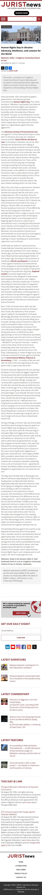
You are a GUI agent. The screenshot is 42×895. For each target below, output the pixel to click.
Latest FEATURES (12, 740)
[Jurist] (21, 5)
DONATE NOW (22, 13)
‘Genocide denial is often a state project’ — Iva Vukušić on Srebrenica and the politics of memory (24, 765)
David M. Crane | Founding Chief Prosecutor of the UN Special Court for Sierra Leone (24, 707)
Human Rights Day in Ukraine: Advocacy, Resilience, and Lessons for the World (21, 50)
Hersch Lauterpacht (19, 261)
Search (39, 19)
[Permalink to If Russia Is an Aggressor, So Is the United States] (4, 701)
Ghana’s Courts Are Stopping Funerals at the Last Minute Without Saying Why (25, 719)
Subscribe (21, 638)
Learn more (26, 802)
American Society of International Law (21, 132)
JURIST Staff (13, 71)
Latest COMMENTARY (15, 694)
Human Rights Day (22, 102)
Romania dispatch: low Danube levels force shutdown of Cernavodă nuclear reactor (25, 678)
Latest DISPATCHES (13, 659)
